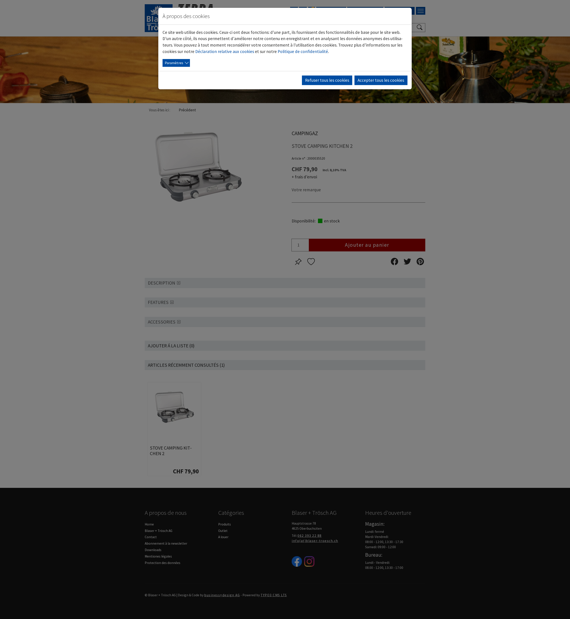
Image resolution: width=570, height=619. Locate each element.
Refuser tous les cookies (327, 80)
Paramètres (174, 62)
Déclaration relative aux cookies (224, 51)
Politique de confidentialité (303, 51)
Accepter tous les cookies (381, 80)
